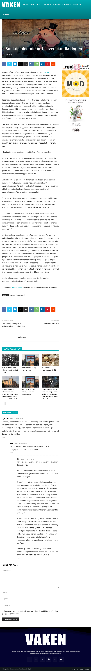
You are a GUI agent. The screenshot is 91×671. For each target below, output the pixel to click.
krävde (46, 72)
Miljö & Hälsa (35, 5)
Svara (3, 437)
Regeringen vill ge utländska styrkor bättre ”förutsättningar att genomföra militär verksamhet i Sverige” (10, 394)
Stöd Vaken (77, 5)
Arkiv (25, 5)
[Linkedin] (42, 64)
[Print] (25, 64)
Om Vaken (65, 5)
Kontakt (6, 14)
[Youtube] (61, 659)
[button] (86, 5)
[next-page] (6, 403)
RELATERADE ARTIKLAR (12, 349)
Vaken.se (22, 337)
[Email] (20, 64)
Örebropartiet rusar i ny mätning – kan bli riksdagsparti (30, 392)
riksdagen (20, 295)
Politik (46, 5)
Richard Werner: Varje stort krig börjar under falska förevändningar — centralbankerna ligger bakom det (50, 394)
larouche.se (17, 287)
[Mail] (42, 659)
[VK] (31, 64)
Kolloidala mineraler (51, 324)
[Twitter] (9, 64)
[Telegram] (15, 64)
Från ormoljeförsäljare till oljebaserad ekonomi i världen (13, 325)
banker (12, 295)
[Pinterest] (47, 64)
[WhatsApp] (36, 64)
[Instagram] (36, 659)
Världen (56, 5)
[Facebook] (4, 64)
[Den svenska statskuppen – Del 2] (50, 360)
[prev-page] (3, 403)
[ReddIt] (53, 64)
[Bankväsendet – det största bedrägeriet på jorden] (10, 360)
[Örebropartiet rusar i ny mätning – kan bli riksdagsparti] (30, 382)
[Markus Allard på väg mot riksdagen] (30, 360)
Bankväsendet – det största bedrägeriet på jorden (10, 370)
